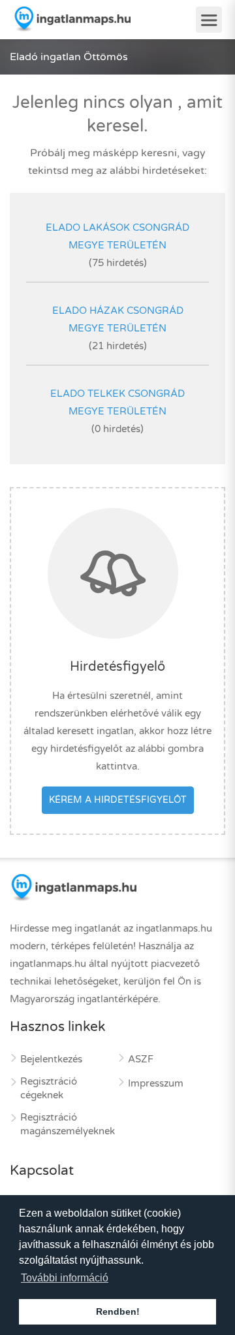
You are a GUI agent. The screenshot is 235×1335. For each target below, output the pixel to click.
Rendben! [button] (118, 1311)
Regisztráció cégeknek (48, 1088)
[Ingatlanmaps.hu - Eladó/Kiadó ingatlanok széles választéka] (72, 19)
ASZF (140, 1059)
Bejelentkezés (51, 1059)
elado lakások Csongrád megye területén (117, 236)
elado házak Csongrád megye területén (117, 319)
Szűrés (124, 62)
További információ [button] (64, 1277)
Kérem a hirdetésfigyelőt (118, 799)
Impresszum (155, 1083)
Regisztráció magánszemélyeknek (67, 1124)
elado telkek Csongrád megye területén (117, 402)
